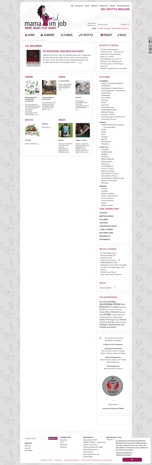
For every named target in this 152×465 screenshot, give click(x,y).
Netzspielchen (106, 233)
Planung (109, 320)
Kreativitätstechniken (109, 110)
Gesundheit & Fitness (109, 176)
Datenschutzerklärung (71, 460)
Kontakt (27, 448)
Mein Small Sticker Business (111, 274)
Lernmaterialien (109, 127)
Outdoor (104, 189)
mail (150, 55)
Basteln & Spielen (107, 193)
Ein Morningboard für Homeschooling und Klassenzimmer (108, 255)
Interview (114, 312)
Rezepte (107, 28)
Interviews (105, 105)
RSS (61, 442)
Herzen (112, 309)
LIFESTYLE (88, 35)
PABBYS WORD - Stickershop (94, 442)
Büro (123, 304)
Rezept (123, 319)
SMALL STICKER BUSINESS (112, 83)
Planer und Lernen (90, 445)
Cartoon (103, 223)
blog (123, 35)
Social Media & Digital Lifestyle (112, 178)
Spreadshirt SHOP (90, 440)
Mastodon (64, 440)
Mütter (103, 132)
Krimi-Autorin (88, 452)
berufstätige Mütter (110, 304)
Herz (107, 309)
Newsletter (29, 450)
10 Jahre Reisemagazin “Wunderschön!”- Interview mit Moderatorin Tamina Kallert (112, 51)
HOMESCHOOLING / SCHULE (112, 125)
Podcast (116, 320)
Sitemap (28, 446)
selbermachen (120, 322)
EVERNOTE (105, 86)
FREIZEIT (107, 35)
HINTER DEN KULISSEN (123, 6)
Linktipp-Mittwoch (108, 226)
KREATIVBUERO (107, 159)
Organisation (117, 317)
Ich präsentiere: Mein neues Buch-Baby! (63, 51)
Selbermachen (106, 161)
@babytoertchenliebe (113, 348)
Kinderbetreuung (107, 107)
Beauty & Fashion (108, 171)
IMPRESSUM (94, 6)
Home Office (106, 98)
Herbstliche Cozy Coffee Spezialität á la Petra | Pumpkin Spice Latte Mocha (113, 267)
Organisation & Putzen (109, 173)
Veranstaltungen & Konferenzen (113, 117)
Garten (104, 203)
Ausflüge (104, 191)
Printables (105, 144)
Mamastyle (105, 164)
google (150, 48)
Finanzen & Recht (108, 114)
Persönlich (104, 236)
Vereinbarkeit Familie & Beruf (112, 88)
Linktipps (115, 315)
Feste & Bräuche (107, 200)
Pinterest (63, 447)
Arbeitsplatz (105, 95)
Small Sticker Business (120, 28)
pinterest (150, 52)
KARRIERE (49, 35)
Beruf (101, 302)
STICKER (104, 150)
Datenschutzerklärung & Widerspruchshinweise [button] (124, 454)
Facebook (64, 445)
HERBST (104, 154)
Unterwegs (104, 239)
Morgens (104, 137)
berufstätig (110, 301)
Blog (31, 40)
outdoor (102, 320)
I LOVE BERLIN (107, 166)
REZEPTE (105, 157)
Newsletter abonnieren (91, 24)
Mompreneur (107, 317)
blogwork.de (108, 460)
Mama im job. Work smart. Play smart (45, 17)
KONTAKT (112, 6)
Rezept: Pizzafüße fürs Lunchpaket (113, 68)
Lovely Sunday (106, 229)
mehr (80, 62)
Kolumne (103, 219)
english (116, 307)
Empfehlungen (106, 216)
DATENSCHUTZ (103, 6)
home (31, 35)
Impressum (58, 460)
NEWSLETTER (79, 6)
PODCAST (103, 213)
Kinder (103, 130)
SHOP (72, 6)
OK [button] (132, 459)
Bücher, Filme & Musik (109, 196)
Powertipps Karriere (108, 119)
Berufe (103, 102)
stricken (103, 324)
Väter (103, 134)
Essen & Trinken (107, 169)
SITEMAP (86, 6)
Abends (104, 139)
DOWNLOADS (106, 152)
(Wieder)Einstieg (107, 112)
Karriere (122, 312)
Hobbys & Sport (107, 205)
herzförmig (118, 309)
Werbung (104, 183)
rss (150, 38)
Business (104, 100)
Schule (102, 322)
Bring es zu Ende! (107, 56)
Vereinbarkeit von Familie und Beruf (112, 325)
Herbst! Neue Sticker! (108, 272)
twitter (150, 45)
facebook (150, 41)
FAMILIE (68, 35)
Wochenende (106, 141)
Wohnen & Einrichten (109, 181)
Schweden (110, 322)
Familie (100, 28)
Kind (101, 315)
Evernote (122, 307)
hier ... (37, 114)
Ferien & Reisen (107, 198)
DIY (110, 307)
